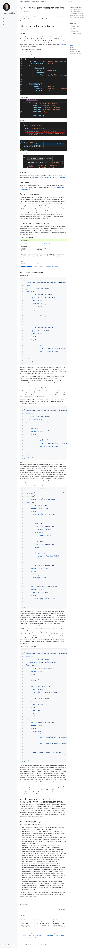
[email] (11, 945)
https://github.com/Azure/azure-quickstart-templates (52, 177)
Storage (77, 31)
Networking (75, 28)
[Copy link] (66, 910)
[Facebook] (62, 910)
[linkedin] (9, 945)
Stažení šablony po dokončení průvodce (76, 53)
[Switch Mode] (3, 945)
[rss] (14, 945)
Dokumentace (73, 49)
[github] (6, 945)
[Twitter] (60, 910)
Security (78, 26)
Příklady (72, 47)
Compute (79, 33)
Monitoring (73, 31)
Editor (71, 45)
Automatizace (25, 904)
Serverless (76, 36)
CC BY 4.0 (35, 909)
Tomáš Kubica (9, 13)
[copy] (65, 278)
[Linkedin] (64, 910)
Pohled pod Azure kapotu (75, 51)
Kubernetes (73, 26)
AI (71, 28)
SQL (71, 36)
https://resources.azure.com (55, 205)
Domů (21, 1)
